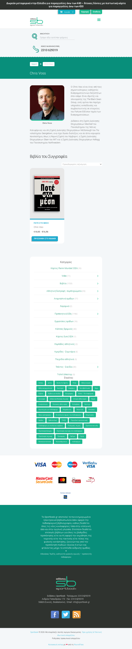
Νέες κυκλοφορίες (44, 415)
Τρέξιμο (72, 436)
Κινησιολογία (43, 404)
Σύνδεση (96, 12)
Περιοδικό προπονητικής (79, 420)
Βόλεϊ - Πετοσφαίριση (85, 393)
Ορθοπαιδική (52, 420)
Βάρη (96, 388)
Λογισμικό (64, 306)
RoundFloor (78, 644)
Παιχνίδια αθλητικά (64, 359)
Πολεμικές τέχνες (74, 426)
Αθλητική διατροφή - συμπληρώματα (64, 291)
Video (64, 276)
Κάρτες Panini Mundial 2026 (64, 268)
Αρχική (34, 64)
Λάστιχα (87, 404)
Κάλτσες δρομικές (64, 329)
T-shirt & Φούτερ (64, 374)
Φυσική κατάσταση (44, 442)
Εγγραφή (85, 12)
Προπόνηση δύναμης (45, 431)
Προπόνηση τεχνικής (45, 436)
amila (50, 383)
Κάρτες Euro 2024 (64, 336)
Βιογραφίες (69, 393)
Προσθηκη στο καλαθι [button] (45, 238)
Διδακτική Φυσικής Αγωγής (59, 399)
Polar (74, 383)
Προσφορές (61, 436)
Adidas (40, 383)
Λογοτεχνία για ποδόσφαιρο (48, 409)
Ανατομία (60, 388)
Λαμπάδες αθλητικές (64, 344)
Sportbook (34, 632)
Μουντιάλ (79, 409)
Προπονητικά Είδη (63, 314)
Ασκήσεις (71, 388)
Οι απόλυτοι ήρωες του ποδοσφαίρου (68, 415)
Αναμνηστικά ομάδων (64, 298)
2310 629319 (49, 50)
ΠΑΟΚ (64, 420)
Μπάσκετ (91, 409)
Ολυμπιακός (90, 415)
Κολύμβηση (75, 404)
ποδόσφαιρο (76, 442)
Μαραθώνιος (67, 409)
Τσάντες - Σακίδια (64, 367)
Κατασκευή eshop (55, 644)
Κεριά (93, 399)
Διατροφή (41, 399)
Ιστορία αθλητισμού (79, 399)
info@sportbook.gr (81, 602)
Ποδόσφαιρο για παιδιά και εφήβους (50, 426)
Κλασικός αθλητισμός (60, 404)
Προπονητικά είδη (92, 426)
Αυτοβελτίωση (85, 388)
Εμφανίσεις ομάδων (64, 321)
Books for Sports (62, 383)
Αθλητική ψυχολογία (45, 388)
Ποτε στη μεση (41, 223)
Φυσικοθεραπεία (61, 442)
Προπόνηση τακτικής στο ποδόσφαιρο (69, 431)
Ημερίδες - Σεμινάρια (64, 352)
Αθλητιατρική (85, 383)
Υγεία (82, 436)
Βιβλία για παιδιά (54, 393)
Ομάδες (40, 420)
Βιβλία (63, 283)
